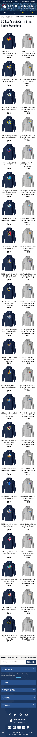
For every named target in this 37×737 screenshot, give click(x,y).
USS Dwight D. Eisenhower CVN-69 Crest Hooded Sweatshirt (9, 192)
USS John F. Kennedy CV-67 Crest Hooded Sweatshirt (9, 442)
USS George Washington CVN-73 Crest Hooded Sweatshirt (9, 331)
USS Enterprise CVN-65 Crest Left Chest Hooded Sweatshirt (27, 220)
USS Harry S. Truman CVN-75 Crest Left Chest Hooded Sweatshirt (28, 359)
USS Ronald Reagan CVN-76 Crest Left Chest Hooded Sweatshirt (28, 581)
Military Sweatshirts (11, 16)
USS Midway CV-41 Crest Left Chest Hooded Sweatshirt (28, 498)
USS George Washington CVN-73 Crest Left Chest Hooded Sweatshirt (27, 331)
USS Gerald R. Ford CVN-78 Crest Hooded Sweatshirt (9, 303)
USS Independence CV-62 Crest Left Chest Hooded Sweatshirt (28, 387)
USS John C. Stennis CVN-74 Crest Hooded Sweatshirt (9, 415)
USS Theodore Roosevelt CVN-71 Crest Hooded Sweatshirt (9, 637)
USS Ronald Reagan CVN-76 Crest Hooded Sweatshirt (9, 581)
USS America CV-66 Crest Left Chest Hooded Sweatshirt (28, 81)
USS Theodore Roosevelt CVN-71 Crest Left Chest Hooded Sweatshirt (28, 637)
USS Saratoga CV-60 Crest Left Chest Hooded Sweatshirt (27, 609)
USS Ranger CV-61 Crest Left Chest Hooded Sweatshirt (27, 553)
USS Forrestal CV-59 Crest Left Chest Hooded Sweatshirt (28, 248)
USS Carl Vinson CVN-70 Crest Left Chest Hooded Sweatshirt (27, 109)
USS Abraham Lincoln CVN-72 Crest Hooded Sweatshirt (9, 53)
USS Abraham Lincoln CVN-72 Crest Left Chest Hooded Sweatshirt (27, 53)
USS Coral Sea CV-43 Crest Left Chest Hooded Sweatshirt (27, 165)
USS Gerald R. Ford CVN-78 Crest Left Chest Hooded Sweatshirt (27, 303)
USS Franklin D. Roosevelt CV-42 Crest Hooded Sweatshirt (9, 276)
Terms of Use (17, 733)
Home (2, 16)
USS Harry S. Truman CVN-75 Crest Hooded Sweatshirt (9, 359)
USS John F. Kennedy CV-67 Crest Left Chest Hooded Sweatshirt (28, 442)
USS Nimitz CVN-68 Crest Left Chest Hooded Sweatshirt (28, 526)
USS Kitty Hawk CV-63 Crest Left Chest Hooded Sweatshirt (27, 470)
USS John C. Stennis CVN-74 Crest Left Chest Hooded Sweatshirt (28, 415)
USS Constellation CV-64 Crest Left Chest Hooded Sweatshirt (27, 137)
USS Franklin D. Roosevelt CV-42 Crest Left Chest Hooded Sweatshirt (28, 276)
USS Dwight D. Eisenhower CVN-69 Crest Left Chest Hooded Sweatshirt (28, 192)
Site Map (25, 733)
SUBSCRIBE (31, 662)
